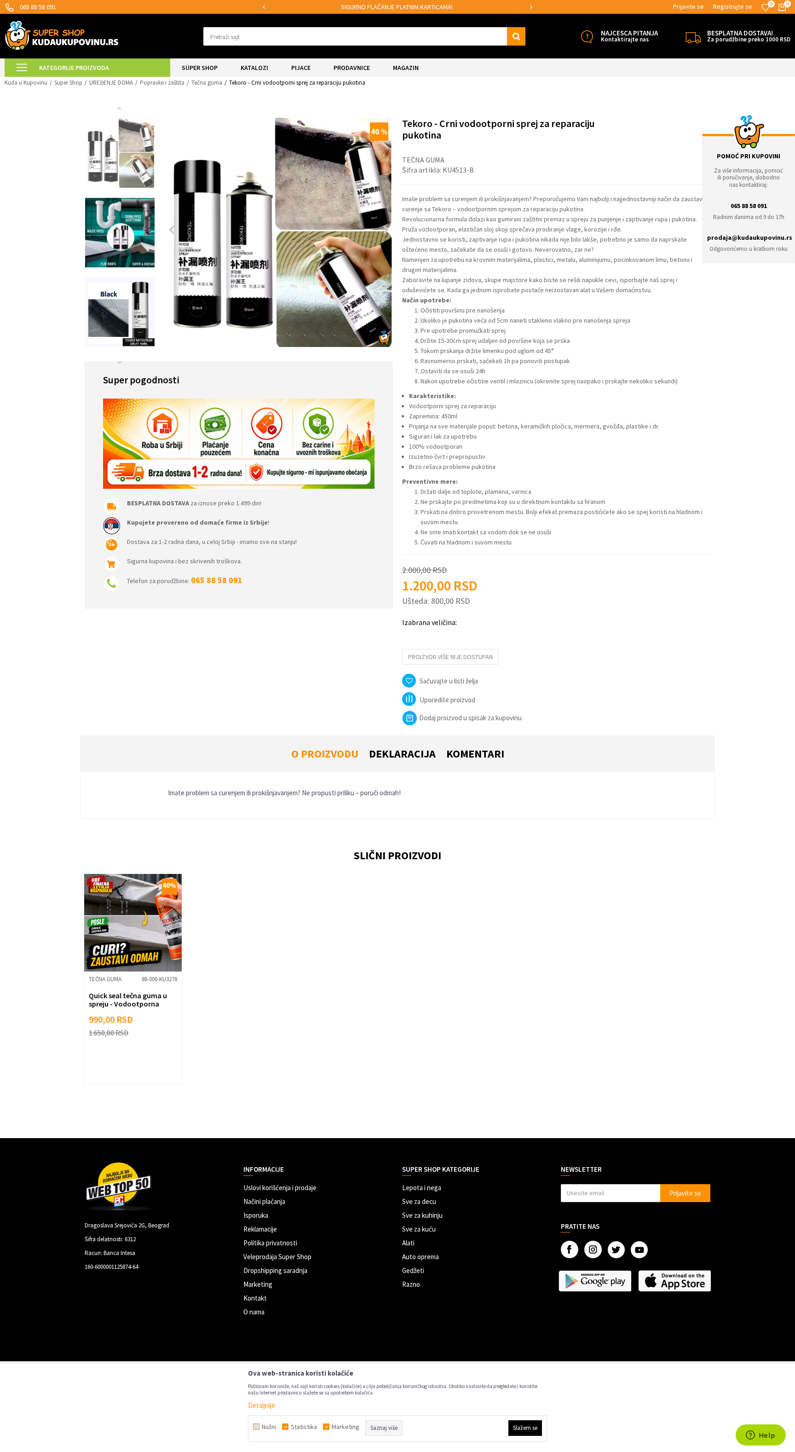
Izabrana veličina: (429, 622)
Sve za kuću (419, 1229)
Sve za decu (419, 1201)
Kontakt (255, 1298)
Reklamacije (260, 1229)
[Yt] (639, 1249)
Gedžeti (413, 1270)
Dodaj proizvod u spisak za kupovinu (470, 717)
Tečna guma (206, 83)
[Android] (596, 1280)
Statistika (304, 1426)
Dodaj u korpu (138, 1063)
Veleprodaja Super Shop (277, 1256)
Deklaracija (402, 753)
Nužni (269, 1426)
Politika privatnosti (270, 1242)
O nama (254, 1311)
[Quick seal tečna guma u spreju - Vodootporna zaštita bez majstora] (133, 923)
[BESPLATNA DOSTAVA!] (693, 37)
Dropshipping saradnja (275, 1270)
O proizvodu (324, 753)
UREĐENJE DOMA (111, 83)
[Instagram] (593, 1249)
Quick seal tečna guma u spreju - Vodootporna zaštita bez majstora (128, 1003)
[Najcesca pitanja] (587, 37)
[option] (397, 7)
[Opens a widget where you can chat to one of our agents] (760, 1435)
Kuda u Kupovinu (26, 83)
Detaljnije (261, 1405)
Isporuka (255, 1215)
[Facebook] (569, 1249)
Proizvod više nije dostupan (450, 657)
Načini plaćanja (264, 1201)
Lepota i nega (421, 1187)
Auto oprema (420, 1256)
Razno (411, 1284)
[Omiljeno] (765, 7)
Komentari (475, 753)
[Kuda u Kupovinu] (62, 35)
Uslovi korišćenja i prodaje (280, 1187)
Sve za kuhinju (422, 1215)
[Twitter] (616, 1249)
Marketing (257, 1284)
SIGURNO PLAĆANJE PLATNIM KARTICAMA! (397, 7)
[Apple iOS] (675, 1280)
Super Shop (68, 83)
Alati (408, 1242)
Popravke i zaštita (162, 83)
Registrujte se (732, 6)
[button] (364, 36)
